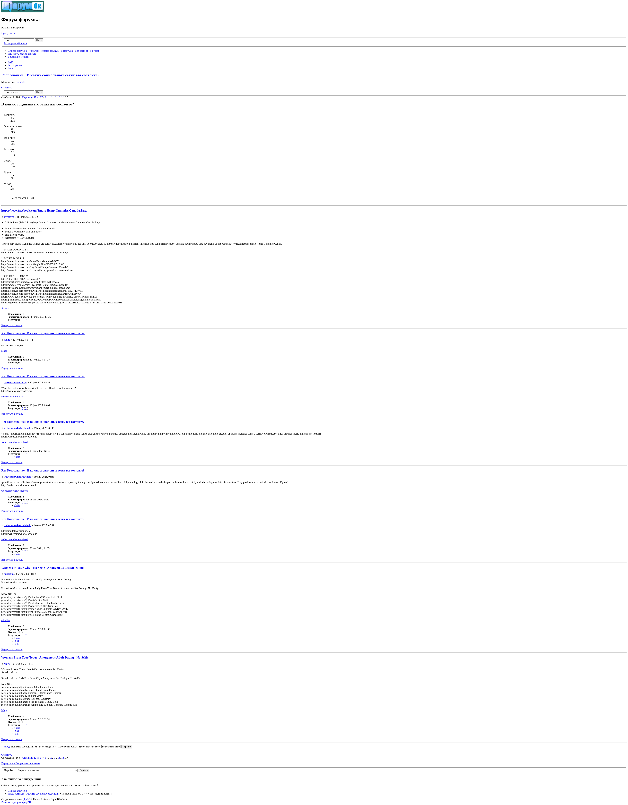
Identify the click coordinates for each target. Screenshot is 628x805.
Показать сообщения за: (24, 746)
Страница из (32, 97)
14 (54, 97)
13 (51, 97)
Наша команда (16, 793)
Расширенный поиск (15, 43)
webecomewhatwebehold (17, 428)
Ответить (6, 87)
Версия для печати (18, 56)
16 (62, 97)
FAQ (10, 62)
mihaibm (9, 574)
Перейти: (9, 770)
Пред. (7, 746)
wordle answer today (15, 382)
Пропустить (8, 33)
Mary (7, 663)
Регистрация (15, 65)
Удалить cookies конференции (42, 793)
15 (58, 97)
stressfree (9, 216)
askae (7, 339)
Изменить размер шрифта (22, 53)
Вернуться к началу (12, 325)
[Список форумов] (22, 11)
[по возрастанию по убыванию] (116, 746)
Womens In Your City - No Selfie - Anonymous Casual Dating (42, 567)
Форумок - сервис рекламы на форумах (51, 50)
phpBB (26, 799)
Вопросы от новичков (87, 50)
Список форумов (17, 50)
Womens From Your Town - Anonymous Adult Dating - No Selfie (44, 657)
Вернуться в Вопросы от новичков (20, 763)
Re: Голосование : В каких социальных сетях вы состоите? (43, 333)
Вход (10, 68)
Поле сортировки (68, 746)
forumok (20, 82)
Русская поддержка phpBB (16, 802)
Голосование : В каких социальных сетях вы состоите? (50, 75)
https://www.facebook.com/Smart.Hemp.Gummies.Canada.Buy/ (44, 210)
